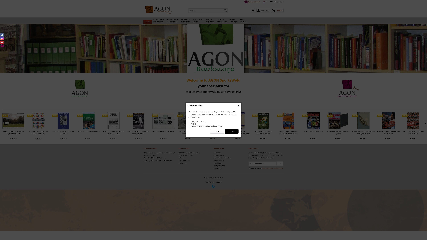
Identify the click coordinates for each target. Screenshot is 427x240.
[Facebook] (2, 35)
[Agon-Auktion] (2, 46)
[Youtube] (2, 42)
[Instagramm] (2, 38)
